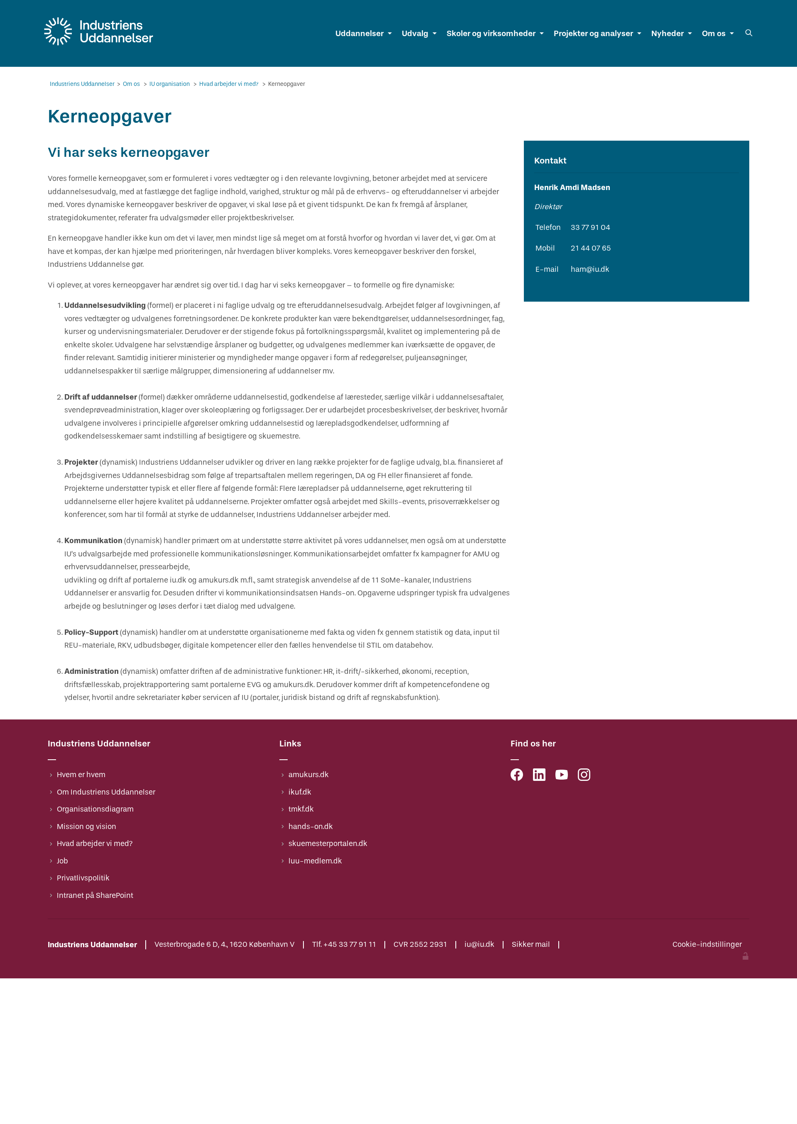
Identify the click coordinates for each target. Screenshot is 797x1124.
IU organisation (170, 84)
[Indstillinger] (745, 957)
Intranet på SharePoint (95, 895)
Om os (714, 33)
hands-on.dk (310, 826)
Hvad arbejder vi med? (229, 84)
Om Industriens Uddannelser (106, 792)
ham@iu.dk (590, 269)
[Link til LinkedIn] (539, 776)
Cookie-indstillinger (707, 944)
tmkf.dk (301, 809)
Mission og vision (86, 826)
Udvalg (415, 33)
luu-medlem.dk (315, 861)
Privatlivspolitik (83, 878)
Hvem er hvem (81, 774)
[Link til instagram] (584, 776)
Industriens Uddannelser (83, 84)
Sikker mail (531, 944)
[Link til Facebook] (517, 776)
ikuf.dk (299, 792)
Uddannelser (359, 33)
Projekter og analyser (593, 33)
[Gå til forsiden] (99, 45)
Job (62, 861)
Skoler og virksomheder (491, 33)
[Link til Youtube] (561, 776)
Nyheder (667, 33)
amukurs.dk (308, 774)
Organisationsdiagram (95, 809)
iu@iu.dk (479, 944)
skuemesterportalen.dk (327, 843)
